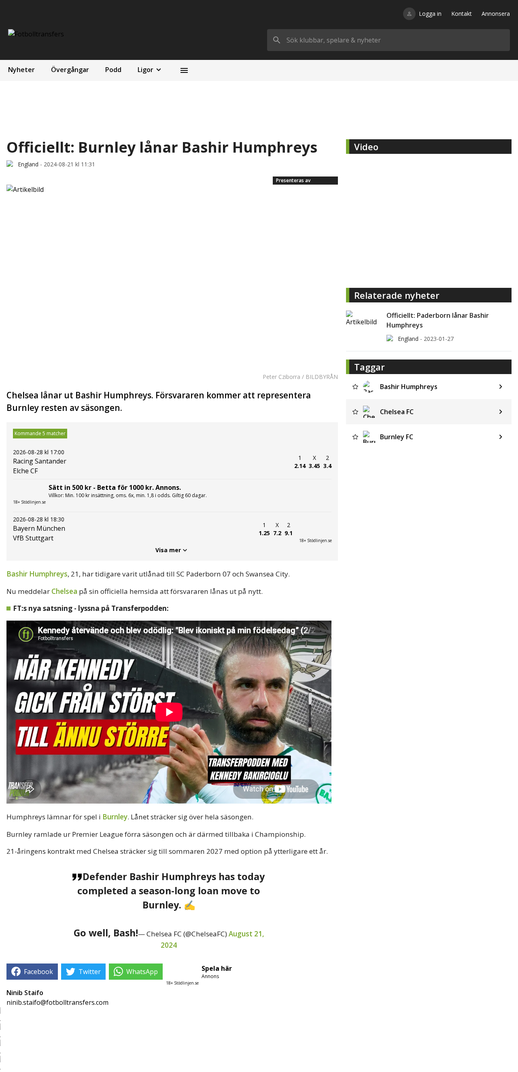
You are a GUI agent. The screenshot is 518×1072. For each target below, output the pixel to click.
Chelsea (64, 591)
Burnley (114, 816)
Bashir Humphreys (37, 574)
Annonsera (496, 13)
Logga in (430, 13)
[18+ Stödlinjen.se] (315, 529)
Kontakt (461, 13)
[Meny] (184, 70)
